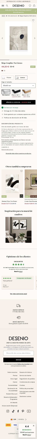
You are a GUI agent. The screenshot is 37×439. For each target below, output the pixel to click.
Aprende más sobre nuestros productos (18, 153)
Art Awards (13, 402)
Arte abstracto (12, 16)
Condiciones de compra (27, 382)
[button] (26, 430)
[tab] (4, 59)
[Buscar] (7, 5)
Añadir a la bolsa (18, 102)
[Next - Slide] (34, 38)
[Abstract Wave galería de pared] (18, 230)
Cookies (22, 385)
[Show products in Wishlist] (30, 5)
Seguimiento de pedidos (27, 379)
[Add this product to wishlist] (33, 20)
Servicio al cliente (25, 375)
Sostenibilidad (12, 385)
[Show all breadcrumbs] (4, 16)
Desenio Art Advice (26, 372)
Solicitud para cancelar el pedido (27, 392)
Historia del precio (7, 149)
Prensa (15, 375)
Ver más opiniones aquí (18, 294)
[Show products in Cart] (34, 5)
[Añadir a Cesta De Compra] (21, 196)
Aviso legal (14, 379)
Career (15, 382)
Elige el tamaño (7, 82)
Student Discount (11, 394)
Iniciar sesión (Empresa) (9, 406)
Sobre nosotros (12, 372)
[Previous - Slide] (2, 38)
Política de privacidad (23, 364)
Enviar (18, 360)
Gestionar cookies (25, 396)
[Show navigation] (3, 5)
